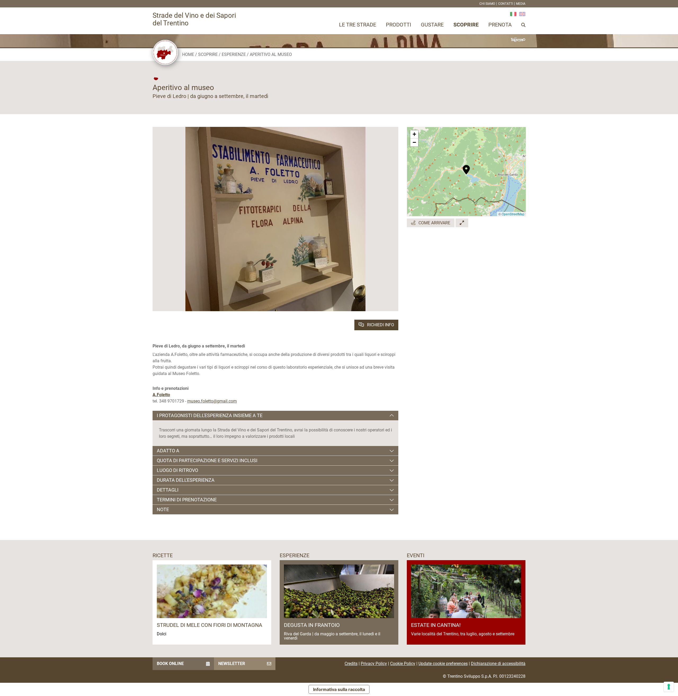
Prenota (500, 24)
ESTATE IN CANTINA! (436, 625)
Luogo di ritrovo (177, 470)
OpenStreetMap (513, 214)
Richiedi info (380, 324)
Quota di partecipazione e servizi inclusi (207, 460)
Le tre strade (357, 24)
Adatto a (168, 450)
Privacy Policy (374, 663)
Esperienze (234, 54)
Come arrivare (433, 222)
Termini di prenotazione (187, 499)
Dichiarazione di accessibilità (498, 663)
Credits (351, 663)
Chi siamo (487, 4)
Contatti (505, 4)
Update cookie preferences (443, 663)
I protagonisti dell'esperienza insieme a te (209, 415)
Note (163, 509)
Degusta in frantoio (312, 625)
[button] (466, 167)
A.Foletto (161, 394)
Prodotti (398, 24)
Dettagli (168, 490)
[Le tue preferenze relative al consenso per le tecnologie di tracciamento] (669, 687)
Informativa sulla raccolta (339, 689)
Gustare (432, 24)
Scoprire (466, 24)
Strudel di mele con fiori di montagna (209, 625)
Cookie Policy (402, 663)
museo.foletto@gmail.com (212, 401)
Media (520, 4)
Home (188, 54)
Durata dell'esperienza (186, 480)
